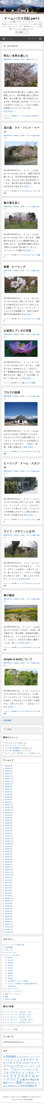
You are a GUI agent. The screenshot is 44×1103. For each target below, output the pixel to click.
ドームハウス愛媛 (11, 1029)
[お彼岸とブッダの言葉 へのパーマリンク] (21, 358)
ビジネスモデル (26, 647)
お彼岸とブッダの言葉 (17, 330)
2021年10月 (9, 875)
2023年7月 (8, 820)
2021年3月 (8, 893)
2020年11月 (9, 898)
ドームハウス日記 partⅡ (22, 18)
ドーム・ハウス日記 (12, 955)
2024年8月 (8, 786)
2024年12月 (9, 776)
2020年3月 (8, 919)
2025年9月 (8, 766)
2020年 (10, 973)
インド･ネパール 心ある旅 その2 (17, 1022)
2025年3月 (8, 768)
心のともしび (9, 742)
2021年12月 (9, 869)
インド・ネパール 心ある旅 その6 (18, 1012)
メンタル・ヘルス (11, 988)
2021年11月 (9, 872)
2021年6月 (8, 885)
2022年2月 (8, 864)
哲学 (28, 1079)
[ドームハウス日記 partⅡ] (22, 13)
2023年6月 (8, 823)
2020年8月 (8, 906)
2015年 (10, 970)
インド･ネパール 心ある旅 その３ (19, 1019)
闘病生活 (32, 1085)
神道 (18, 1086)
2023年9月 (8, 815)
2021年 (10, 976)
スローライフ (31, 1063)
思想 (19, 1082)
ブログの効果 (12, 392)
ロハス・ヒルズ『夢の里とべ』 (16, 753)
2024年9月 (8, 784)
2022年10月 (9, 843)
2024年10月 (9, 781)
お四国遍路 (9, 947)
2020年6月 (8, 911)
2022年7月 (8, 851)
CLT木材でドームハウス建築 (18, 981)
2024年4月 (8, 797)
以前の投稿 (6, 720)
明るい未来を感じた (16, 55)
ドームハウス (25, 255)
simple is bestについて (18, 659)
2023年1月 (8, 836)
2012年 (10, 963)
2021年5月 (8, 888)
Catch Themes (28, 1099)
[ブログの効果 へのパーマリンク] (21, 427)
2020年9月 (8, 903)
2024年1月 (8, 805)
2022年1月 (8, 867)
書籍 (6, 996)
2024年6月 (8, 792)
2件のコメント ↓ (32, 59)
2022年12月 (9, 838)
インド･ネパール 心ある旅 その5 (17, 1014)
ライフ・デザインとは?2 (19, 531)
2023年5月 (8, 825)
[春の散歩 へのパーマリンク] (21, 623)
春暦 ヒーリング (15, 267)
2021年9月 (8, 877)
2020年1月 (8, 924)
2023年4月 (8, 828)
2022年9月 (8, 846)
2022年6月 (8, 854)
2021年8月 (8, 880)
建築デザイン (9, 1082)
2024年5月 (8, 794)
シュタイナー (26, 1059)
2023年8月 (8, 817)
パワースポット (27, 1069)
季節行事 (34, 1079)
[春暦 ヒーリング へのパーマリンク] (21, 295)
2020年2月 (8, 921)
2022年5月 (8, 856)
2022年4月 (8, 859)
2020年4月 (8, 916)
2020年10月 (9, 901)
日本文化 (30, 1082)
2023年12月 (9, 807)
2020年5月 (8, 914)
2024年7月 (8, 789)
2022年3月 (8, 862)
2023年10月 (9, 812)
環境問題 (10, 1086)
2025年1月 (8, 773)
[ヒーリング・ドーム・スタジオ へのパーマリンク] (21, 495)
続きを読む (10, 111)
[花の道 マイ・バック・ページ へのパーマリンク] (21, 167)
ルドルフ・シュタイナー (13, 991)
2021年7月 (8, 882)
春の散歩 (9, 595)
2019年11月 (9, 929)
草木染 (24, 1085)
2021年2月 (8, 895)
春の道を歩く (12, 203)
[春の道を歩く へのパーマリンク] (21, 231)
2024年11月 (9, 779)
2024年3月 (8, 799)
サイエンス (11, 1059)
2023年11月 (9, 810)
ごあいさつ (9, 950)
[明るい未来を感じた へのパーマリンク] (21, 88)
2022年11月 (9, 841)
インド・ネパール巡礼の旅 (14, 944)
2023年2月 (8, 833)
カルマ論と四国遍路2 (12, 748)
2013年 (14, 191)
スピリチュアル (10, 952)
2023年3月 (8, 830)
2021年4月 (8, 890)
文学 (23, 1083)
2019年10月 (9, 932)
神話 (15, 1086)
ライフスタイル (26, 116)
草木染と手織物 (10, 999)
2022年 (14, 116)
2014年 (10, 968)
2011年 (10, 960)
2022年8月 (8, 849)
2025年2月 (8, 771)
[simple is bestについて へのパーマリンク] (21, 687)
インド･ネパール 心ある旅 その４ (18, 1017)
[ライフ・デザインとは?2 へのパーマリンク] (21, 559)
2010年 (10, 957)
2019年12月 (9, 927)
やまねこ (17, 59)
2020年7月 (8, 908)
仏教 (22, 383)
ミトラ (19, 745)
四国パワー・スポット (13, 994)
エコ (18, 1056)
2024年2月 (8, 802)
